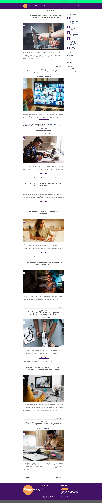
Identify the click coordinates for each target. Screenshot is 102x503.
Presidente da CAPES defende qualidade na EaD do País (74, 34)
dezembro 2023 (70, 68)
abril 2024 (69, 62)
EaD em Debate (50, 5)
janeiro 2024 (70, 66)
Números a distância (43, 130)
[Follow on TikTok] (64, 496)
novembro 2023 (70, 71)
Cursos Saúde (40, 361)
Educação (51, 124)
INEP (27, 477)
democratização (41, 306)
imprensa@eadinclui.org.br (47, 497)
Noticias (55, 5)
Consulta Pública (41, 124)
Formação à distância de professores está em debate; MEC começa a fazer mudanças (74, 20)
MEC (61, 417)
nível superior (38, 125)
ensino (55, 306)
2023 (39, 476)
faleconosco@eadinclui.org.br (47, 496)
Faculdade (58, 306)
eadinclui (49, 76)
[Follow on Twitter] (67, 496)
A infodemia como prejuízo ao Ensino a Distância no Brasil (74, 28)
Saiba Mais (44, 5)
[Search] (78, 6)
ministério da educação (31, 125)
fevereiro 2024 (70, 64)
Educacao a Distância (51, 476)
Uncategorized (44, 69)
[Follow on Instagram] (62, 496)
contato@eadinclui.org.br (46, 495)
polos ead (42, 125)
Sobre (36, 5)
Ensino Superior (53, 256)
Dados (40, 5)
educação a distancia (47, 256)
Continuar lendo (44, 120)
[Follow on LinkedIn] (69, 496)
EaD (44, 124)
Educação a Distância (50, 306)
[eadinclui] (28, 6)
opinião (61, 306)
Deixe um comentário (60, 66)
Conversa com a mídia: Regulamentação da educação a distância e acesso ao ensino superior (74, 41)
